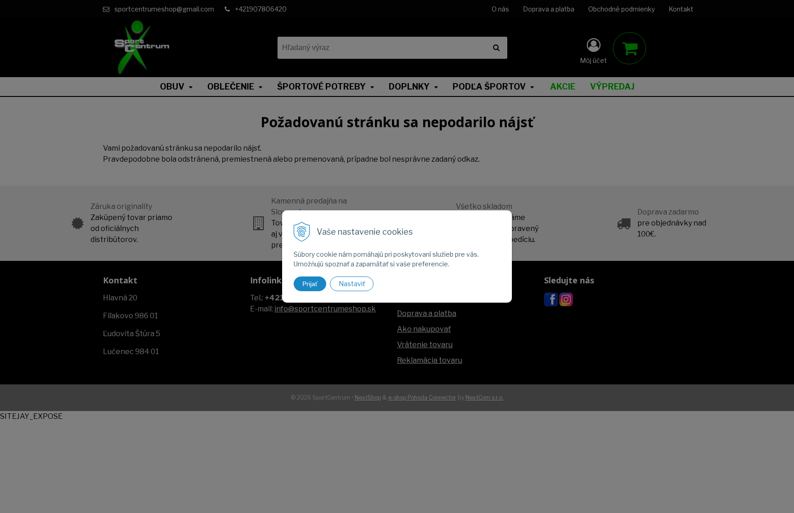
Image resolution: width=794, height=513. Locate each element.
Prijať (310, 284)
